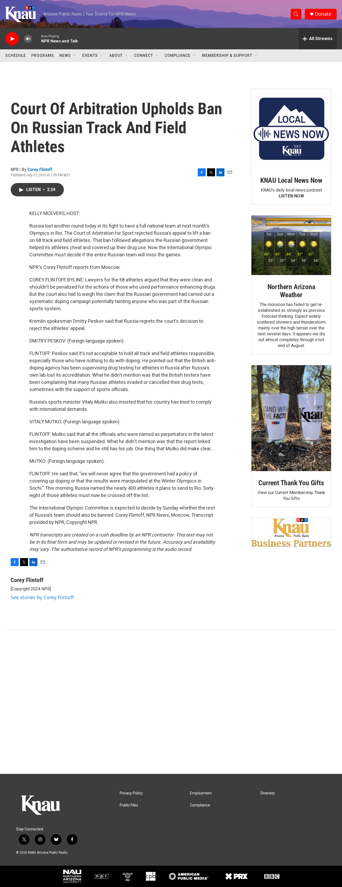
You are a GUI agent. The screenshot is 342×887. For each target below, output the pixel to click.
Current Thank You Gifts (291, 483)
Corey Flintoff (40, 169)
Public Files (129, 805)
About (116, 55)
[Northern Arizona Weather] (291, 245)
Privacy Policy (131, 793)
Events (90, 55)
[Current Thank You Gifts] (291, 418)
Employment (201, 793)
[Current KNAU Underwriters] (291, 532)
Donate (323, 14)
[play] (12, 39)
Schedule (15, 55)
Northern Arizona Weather (291, 291)
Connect (143, 55)
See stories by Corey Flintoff (42, 597)
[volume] (28, 39)
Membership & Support (227, 55)
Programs (42, 55)
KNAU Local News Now (291, 180)
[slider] (36, 38)
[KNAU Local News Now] (291, 129)
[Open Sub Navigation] (75, 55)
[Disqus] (171, 702)
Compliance (178, 55)
